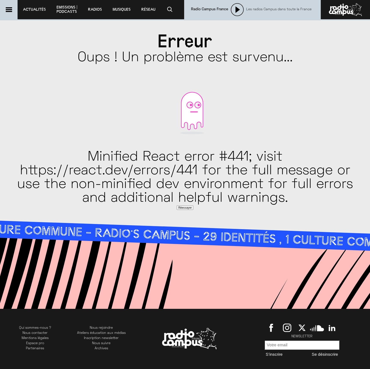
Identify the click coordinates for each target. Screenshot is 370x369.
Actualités (34, 9)
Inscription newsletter (101, 338)
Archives (101, 348)
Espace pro (35, 343)
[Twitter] (302, 327)
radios (95, 9)
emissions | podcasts (67, 9)
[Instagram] (287, 327)
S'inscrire (274, 354)
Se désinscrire (325, 354)
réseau (148, 9)
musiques (122, 9)
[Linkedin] (332, 327)
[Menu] (9, 9)
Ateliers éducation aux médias (101, 333)
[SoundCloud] (317, 327)
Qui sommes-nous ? (35, 327)
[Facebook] (272, 327)
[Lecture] (237, 9)
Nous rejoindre (101, 327)
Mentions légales (35, 338)
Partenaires (35, 348)
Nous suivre (101, 343)
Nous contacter (35, 333)
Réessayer (185, 207)
